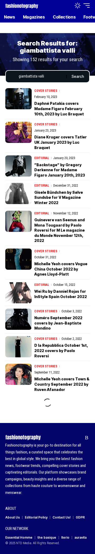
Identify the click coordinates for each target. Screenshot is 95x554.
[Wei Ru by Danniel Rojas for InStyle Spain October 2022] (18, 292)
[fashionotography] (21, 5)
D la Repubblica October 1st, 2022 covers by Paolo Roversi (61, 350)
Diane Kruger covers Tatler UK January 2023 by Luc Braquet (60, 142)
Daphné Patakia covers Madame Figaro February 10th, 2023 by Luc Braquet (59, 108)
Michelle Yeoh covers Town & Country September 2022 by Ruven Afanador (61, 384)
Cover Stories (45, 91)
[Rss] (87, 438)
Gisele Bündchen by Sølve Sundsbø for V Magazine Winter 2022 (58, 197)
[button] (66, 5)
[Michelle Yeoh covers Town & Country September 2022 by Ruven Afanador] (18, 374)
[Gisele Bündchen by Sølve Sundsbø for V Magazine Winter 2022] (18, 193)
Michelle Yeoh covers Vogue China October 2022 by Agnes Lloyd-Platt (60, 269)
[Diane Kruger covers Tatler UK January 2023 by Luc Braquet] (18, 132)
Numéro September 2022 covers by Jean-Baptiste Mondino (58, 323)
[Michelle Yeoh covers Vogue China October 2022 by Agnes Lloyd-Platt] (18, 259)
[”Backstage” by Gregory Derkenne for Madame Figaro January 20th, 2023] (18, 166)
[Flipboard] (78, 438)
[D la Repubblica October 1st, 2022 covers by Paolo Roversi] (18, 346)
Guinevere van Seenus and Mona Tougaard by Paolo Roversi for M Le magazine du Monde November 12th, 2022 (59, 230)
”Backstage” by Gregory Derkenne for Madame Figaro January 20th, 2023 (59, 170)
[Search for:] (40, 76)
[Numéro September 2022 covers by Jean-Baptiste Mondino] (18, 319)
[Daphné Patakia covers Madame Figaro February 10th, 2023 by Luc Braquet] (18, 98)
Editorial (41, 158)
